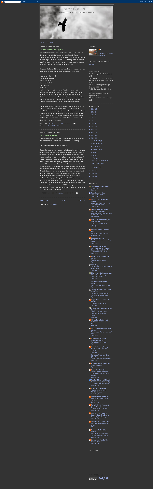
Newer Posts (44, 200)
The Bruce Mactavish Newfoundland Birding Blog (100, 247)
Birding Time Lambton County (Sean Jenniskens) (100, 414)
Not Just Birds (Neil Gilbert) (100, 380)
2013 (93, 132)
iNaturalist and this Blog (98, 303)
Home (63, 200)
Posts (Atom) (53, 204)
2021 (93, 109)
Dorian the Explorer (97, 277)
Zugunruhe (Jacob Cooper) (100, 363)
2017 (93, 121)
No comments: (69, 193)
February (96, 167)
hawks (53, 125)
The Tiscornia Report (98, 388)
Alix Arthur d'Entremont (99, 320)
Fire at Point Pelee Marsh (99, 342)
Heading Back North (97, 195)
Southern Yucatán (96, 365)
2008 (93, 176)
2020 (93, 112)
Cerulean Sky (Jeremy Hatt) (100, 421)
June (95, 152)
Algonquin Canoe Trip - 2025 (100, 233)
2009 (93, 174)
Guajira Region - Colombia (99, 408)
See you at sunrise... (98, 238)
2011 (93, 138)
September (96, 149)
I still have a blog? (48, 135)
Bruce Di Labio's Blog (98, 370)
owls (58, 125)
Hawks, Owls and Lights (51, 50)
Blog (42, 42)
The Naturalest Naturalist (99, 397)
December (96, 141)
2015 (93, 126)
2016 (93, 123)
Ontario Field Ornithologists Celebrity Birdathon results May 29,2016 (100, 373)
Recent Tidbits (95, 188)
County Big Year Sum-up (98, 417)
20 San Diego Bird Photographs (101, 359)
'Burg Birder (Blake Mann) (100, 186)
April (94, 158)
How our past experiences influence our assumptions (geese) (99, 313)
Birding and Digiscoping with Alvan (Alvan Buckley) (101, 274)
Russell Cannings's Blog (99, 347)
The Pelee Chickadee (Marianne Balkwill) (98, 339)
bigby (48, 125)
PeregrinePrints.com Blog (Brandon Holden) (100, 356)
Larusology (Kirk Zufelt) (99, 440)
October (96, 146)
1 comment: (68, 123)
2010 (93, 171)
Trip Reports (51, 42)
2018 (93, 118)
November (96, 143)
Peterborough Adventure (98, 260)
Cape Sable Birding (98, 193)
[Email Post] (74, 123)
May (94, 155)
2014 (93, 129)
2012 (93, 135)
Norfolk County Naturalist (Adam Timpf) (100, 406)
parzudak (92, 64)
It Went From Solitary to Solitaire (101, 285)
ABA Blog (94, 265)
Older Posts (81, 200)
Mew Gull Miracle (96, 442)
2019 (93, 115)
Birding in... (77, 9)
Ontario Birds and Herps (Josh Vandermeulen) (99, 210)
